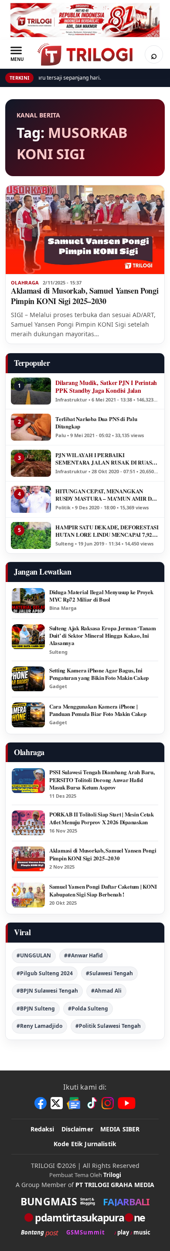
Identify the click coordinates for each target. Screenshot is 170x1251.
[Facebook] (40, 1103)
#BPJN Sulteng (36, 1008)
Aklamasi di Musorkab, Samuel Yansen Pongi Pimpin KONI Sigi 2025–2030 (84, 296)
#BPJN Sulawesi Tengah (47, 990)
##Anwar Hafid (83, 955)
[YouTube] (127, 1103)
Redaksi (42, 1129)
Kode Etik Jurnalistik (85, 1144)
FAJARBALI (126, 1201)
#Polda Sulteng (88, 1008)
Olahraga (25, 283)
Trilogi (112, 1175)
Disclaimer (77, 1129)
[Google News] (74, 1103)
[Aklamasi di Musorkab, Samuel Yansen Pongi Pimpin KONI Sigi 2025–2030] (85, 229)
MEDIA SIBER (120, 1129)
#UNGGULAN (34, 955)
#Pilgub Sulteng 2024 (45, 973)
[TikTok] (91, 1103)
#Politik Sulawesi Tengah (108, 1026)
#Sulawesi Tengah (109, 973)
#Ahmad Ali (106, 990)
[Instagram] (108, 1103)
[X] (57, 1103)
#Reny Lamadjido (39, 1026)
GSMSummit (85, 1232)
